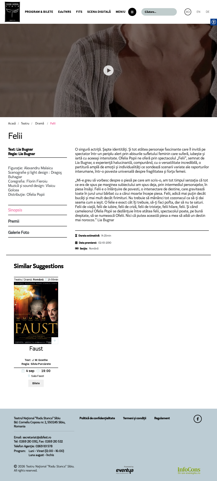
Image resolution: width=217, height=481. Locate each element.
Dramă (39, 123)
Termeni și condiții (134, 418)
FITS (79, 12)
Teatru (25, 123)
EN (198, 12)
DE (208, 12)
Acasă (12, 123)
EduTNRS (64, 12)
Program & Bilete (39, 12)
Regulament (162, 418)
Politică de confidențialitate (97, 418)
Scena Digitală (99, 12)
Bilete (36, 383)
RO (188, 12)
